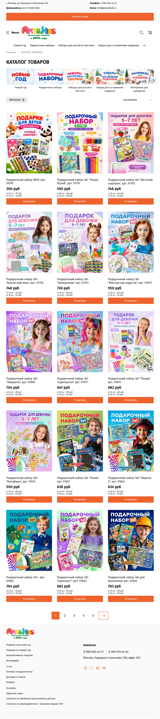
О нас (9, 666)
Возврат (10, 682)
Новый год (20, 45)
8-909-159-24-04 (118, 652)
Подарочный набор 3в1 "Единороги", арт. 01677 (72, 380)
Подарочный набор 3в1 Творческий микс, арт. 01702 (24, 281)
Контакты (11, 688)
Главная (11, 52)
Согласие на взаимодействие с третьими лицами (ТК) (34, 704)
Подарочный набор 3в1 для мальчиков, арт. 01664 (126, 579)
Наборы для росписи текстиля (76, 45)
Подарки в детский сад (18, 645)
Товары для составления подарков (118, 45)
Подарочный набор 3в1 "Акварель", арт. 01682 (22, 380)
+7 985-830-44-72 (108, 3)
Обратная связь (14, 693)
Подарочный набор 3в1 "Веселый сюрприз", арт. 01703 (130, 181)
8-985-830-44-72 (93, 652)
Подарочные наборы (42, 45)
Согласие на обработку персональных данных (30, 698)
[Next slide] (154, 80)
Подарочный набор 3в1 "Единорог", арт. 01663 (72, 579)
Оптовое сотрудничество (19, 671)
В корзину (29, 201)
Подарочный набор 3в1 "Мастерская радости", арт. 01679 (130, 281)
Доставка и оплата (15, 677)
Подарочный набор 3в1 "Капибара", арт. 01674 (22, 479)
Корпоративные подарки (19, 655)
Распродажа (12, 660)
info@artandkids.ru (106, 8)
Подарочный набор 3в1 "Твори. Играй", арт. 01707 (78, 181)
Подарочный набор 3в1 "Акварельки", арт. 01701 (73, 281)
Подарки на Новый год (18, 650)
